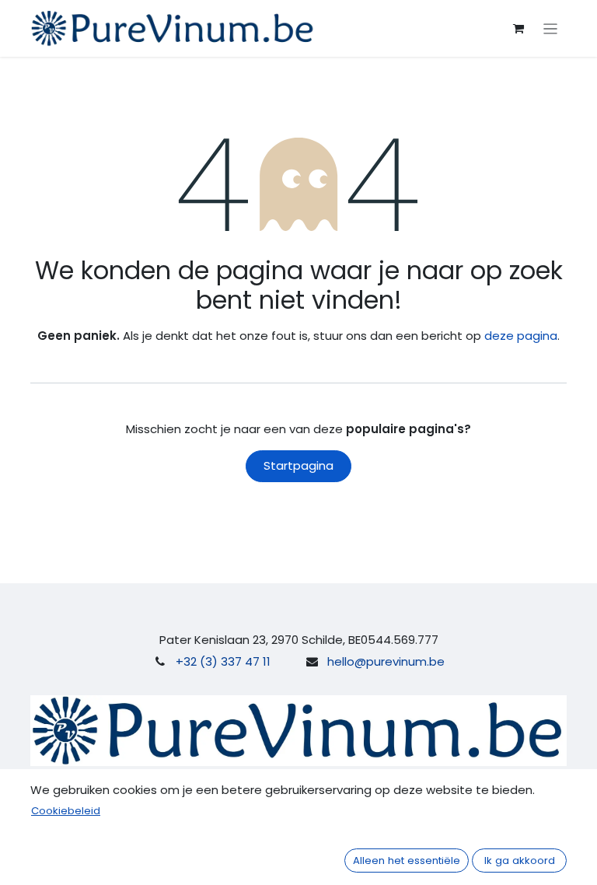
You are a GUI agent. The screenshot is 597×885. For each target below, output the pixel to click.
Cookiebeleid (65, 810)
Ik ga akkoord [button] (519, 860)
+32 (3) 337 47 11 (223, 661)
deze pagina (520, 335)
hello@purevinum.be (386, 661)
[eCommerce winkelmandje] (518, 28)
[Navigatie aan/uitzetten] (550, 28)
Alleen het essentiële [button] (406, 860)
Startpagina (298, 465)
